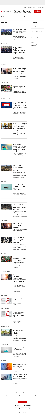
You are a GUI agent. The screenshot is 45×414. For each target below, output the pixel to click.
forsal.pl (34, 7)
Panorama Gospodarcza (22, 397)
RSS (43, 392)
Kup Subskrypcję (37, 11)
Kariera (19, 392)
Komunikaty (15, 392)
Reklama (9, 392)
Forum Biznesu (39, 395)
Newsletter (31, 395)
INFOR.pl (12, 395)
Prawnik (32, 36)
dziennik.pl (30, 7)
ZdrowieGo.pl (27, 395)
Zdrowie (32, 42)
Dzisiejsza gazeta (7, 11)
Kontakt (2, 392)
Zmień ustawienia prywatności (35, 392)
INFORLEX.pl (16, 395)
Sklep (43, 7)
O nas (6, 392)
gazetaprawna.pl (21, 395)
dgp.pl (25, 7)
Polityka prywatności (25, 392)
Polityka (32, 25)
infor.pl (39, 7)
